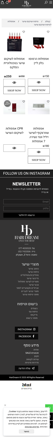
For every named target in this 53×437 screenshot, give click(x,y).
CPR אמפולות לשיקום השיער (14, 130)
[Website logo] (26, 3)
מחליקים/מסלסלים (30, 275)
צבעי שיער (34, 284)
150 (47, 76)
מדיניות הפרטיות (32, 426)
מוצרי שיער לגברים (30, 291)
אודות (36, 349)
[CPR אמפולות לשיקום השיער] (14, 113)
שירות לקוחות (32, 359)
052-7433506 (24, 251)
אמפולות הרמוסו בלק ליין (39, 61)
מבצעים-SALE (32, 353)
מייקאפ (34, 314)
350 (23, 76)
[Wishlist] (7, 2)
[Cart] (2, 2)
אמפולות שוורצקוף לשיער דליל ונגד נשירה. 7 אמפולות (39, 134)
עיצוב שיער (33, 268)
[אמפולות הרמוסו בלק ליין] (39, 55)
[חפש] (45, 2)
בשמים (34, 308)
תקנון (36, 356)
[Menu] (50, 2)
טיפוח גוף (33, 311)
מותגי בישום (32, 318)
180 (47, 146)
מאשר (26, 431)
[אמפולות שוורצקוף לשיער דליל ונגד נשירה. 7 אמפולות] (39, 113)
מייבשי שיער (33, 278)
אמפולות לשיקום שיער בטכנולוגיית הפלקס (14, 63)
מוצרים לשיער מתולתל (28, 281)
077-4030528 (25, 248)
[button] (39, 90)
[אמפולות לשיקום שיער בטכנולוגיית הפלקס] (14, 55)
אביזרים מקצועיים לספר (27, 288)
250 (8, 76)
